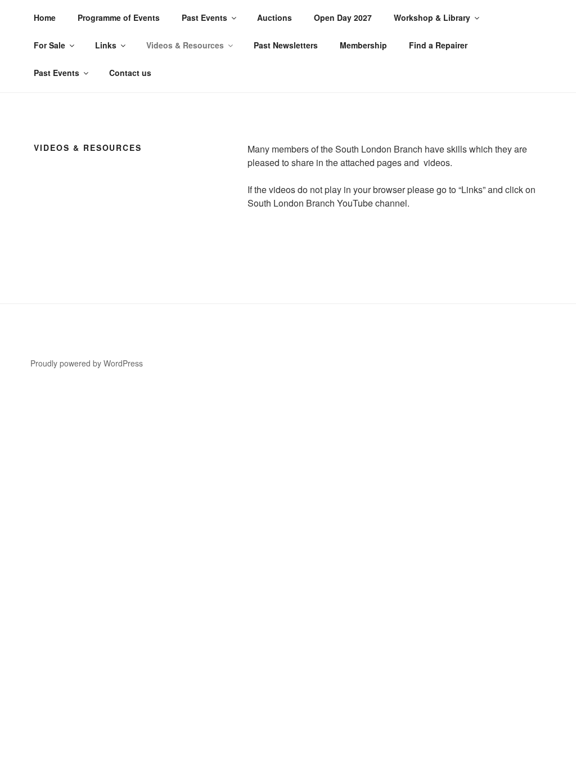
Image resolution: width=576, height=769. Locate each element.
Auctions (274, 17)
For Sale (49, 45)
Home (45, 17)
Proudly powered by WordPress (86, 363)
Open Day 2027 (343, 17)
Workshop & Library (432, 17)
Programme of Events (119, 17)
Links (105, 45)
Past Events (204, 17)
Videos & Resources (185, 45)
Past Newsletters (286, 45)
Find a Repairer (438, 45)
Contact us (130, 72)
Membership (363, 45)
